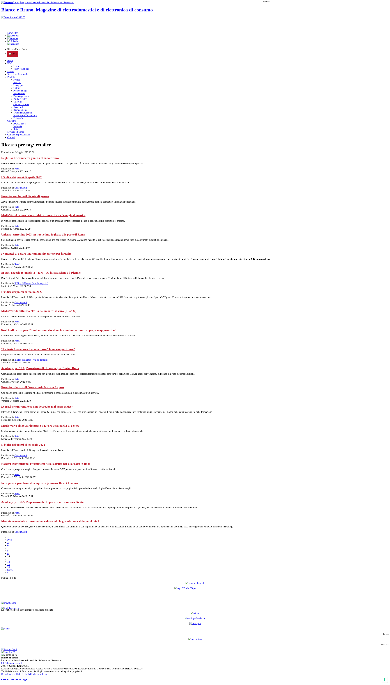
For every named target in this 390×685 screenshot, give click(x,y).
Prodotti (11, 77)
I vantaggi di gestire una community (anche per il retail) (36, 253)
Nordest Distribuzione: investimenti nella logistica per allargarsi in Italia (45, 463)
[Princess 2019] (9, 649)
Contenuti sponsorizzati (18, 134)
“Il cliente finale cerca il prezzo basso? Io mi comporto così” (38, 349)
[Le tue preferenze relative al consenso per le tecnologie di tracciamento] (385, 680)
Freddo (16, 79)
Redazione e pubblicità (12, 674)
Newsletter (12, 33)
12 (8, 561)
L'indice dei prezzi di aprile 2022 (21, 177)
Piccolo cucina (20, 90)
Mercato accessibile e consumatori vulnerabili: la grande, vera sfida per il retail (50, 521)
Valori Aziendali (21, 68)
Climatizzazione (21, 104)
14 (8, 567)
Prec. (9, 539)
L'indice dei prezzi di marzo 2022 (22, 291)
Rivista (10, 71)
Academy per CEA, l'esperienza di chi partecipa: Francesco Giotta (42, 502)
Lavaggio (18, 85)
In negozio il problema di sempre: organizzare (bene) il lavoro (39, 483)
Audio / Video (20, 99)
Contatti (11, 137)
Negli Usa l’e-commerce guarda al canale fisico (30, 158)
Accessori (18, 107)
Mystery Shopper (15, 132)
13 (8, 564)
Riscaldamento (20, 110)
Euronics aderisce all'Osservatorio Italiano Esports (32, 387)
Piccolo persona (21, 96)
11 (8, 559)
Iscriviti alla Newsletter (36, 674)
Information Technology (25, 115)
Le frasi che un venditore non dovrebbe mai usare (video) (37, 406)
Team (16, 66)
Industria (17, 126)
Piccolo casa (19, 93)
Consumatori (20, 187)
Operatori (11, 121)
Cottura (17, 88)
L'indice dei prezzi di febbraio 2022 (23, 444)
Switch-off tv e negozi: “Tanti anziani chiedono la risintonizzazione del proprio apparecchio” (58, 330)
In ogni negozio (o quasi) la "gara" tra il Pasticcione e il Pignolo (41, 272)
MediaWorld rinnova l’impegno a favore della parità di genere (40, 425)
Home (10, 60)
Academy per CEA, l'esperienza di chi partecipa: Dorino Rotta (40, 368)
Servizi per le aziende (17, 74)
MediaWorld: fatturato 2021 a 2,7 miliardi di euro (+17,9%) (38, 311)
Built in (17, 82)
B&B (9, 63)
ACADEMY (19, 123)
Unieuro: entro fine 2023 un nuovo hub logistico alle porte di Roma (43, 234)
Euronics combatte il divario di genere (25, 196)
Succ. (10, 570)
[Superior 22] (8, 652)
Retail (16, 129)
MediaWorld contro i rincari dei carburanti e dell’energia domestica (43, 215)
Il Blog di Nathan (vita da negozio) (31, 283)
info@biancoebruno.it (11, 663)
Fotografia (18, 118)
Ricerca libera (14, 49)
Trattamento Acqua (22, 112)
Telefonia (17, 101)
